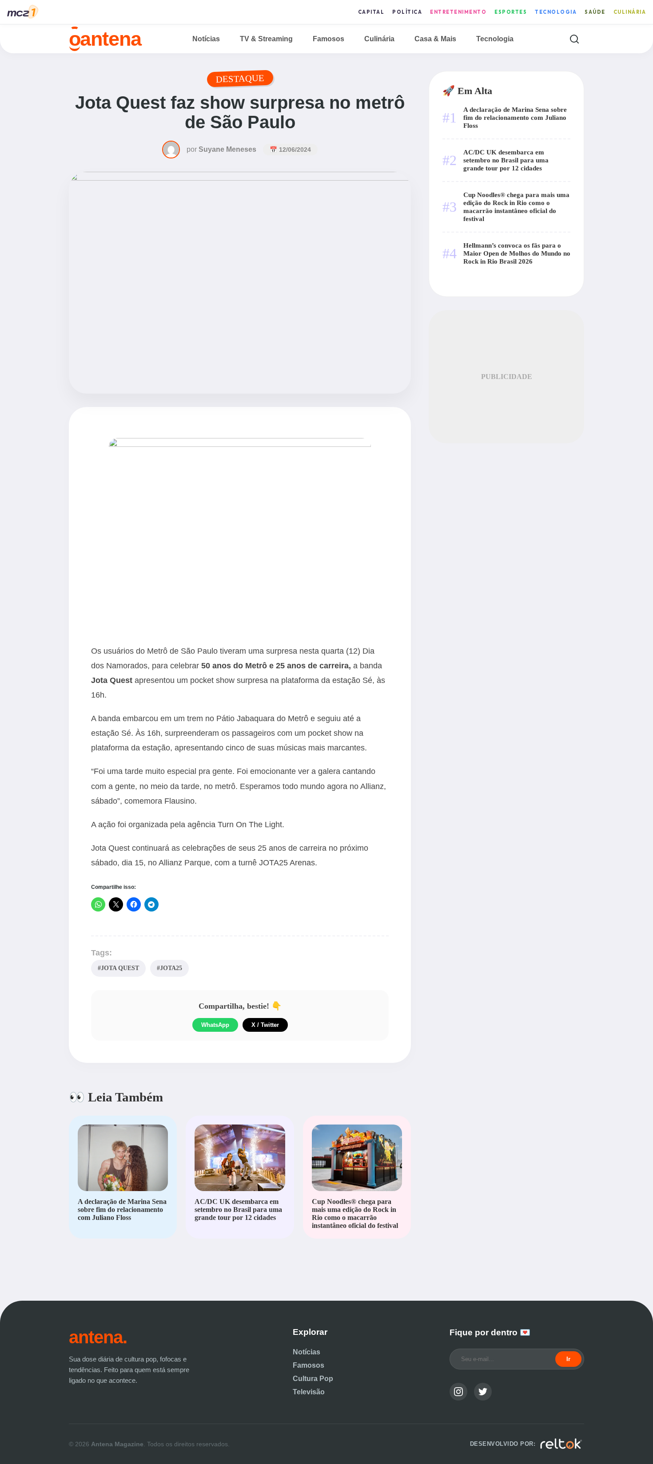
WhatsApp (215, 1025)
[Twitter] (483, 1392)
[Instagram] (458, 1392)
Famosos (328, 39)
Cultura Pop (313, 1378)
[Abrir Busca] (574, 39)
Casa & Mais (435, 39)
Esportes (510, 12)
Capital (371, 12)
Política (407, 12)
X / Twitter (265, 1025)
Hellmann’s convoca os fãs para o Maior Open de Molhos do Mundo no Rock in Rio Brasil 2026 (516, 253)
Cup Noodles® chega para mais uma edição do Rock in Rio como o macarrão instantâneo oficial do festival (516, 206)
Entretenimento (458, 12)
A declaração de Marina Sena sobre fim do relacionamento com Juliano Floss (515, 117)
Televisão (309, 1392)
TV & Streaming (266, 39)
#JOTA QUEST (118, 967)
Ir (568, 1359)
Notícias (206, 39)
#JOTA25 (169, 967)
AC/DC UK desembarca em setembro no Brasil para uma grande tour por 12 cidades (506, 160)
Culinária (629, 12)
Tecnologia (556, 12)
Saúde (595, 12)
